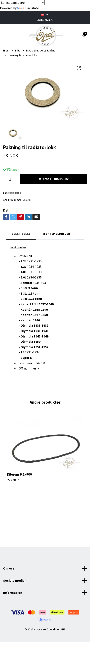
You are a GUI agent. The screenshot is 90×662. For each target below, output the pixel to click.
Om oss (8, 568)
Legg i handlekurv (55, 179)
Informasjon (12, 592)
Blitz (18, 50)
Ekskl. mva (43, 20)
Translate (32, 8)
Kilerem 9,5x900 (19, 474)
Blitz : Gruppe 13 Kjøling (40, 50)
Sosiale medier (14, 580)
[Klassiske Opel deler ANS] (45, 36)
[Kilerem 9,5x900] (45, 444)
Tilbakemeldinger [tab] (55, 233)
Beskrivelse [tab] (21, 233)
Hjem (6, 50)
